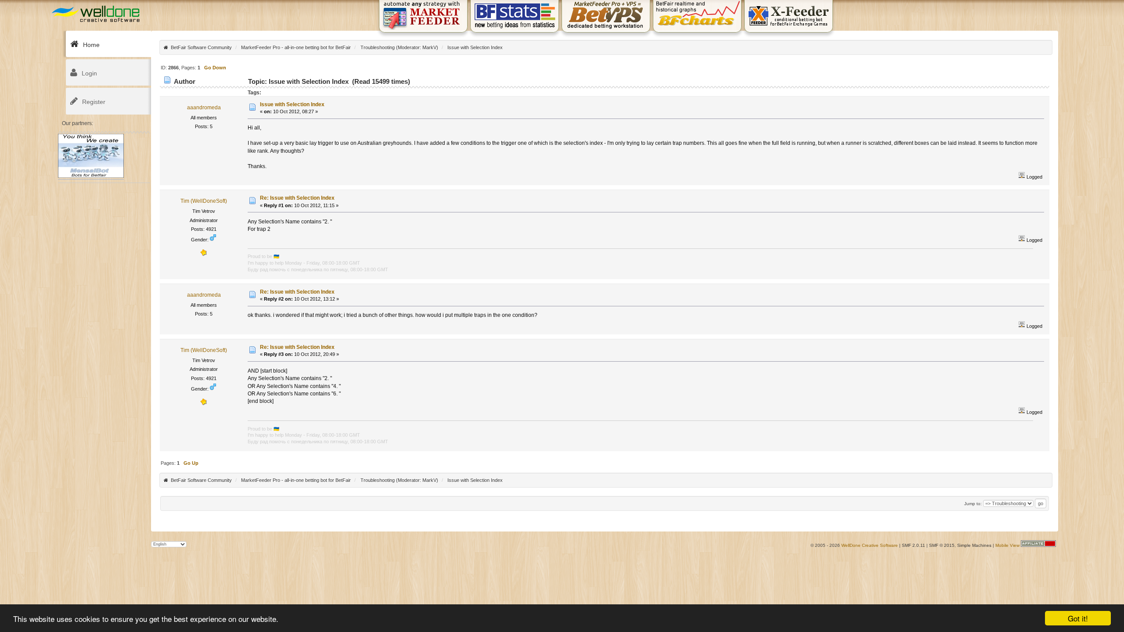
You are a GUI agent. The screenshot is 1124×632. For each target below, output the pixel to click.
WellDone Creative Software (869, 545)
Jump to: (973, 503)
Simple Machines (974, 545)
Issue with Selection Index (292, 104)
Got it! (1078, 618)
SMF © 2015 (942, 545)
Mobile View (1007, 545)
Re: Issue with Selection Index (297, 198)
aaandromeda (204, 107)
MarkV (429, 47)
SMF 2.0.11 (913, 545)
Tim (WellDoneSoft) (203, 201)
